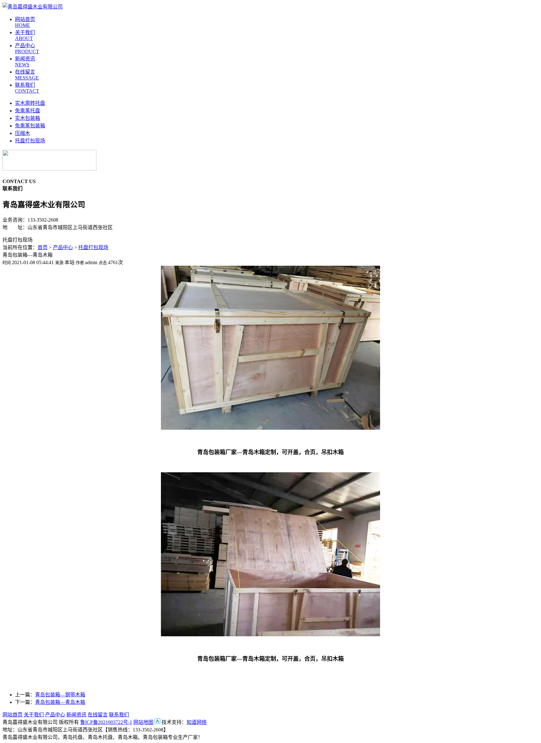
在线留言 (98, 714)
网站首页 (13, 714)
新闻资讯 (76, 714)
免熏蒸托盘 (27, 110)
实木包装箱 (27, 118)
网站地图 (143, 722)
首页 (43, 247)
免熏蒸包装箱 (30, 125)
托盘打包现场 (30, 140)
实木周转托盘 (30, 103)
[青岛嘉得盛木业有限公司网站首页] (33, 6)
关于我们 (34, 714)
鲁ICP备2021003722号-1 (106, 722)
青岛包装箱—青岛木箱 (60, 702)
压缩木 (22, 133)
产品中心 (63, 247)
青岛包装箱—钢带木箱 (60, 694)
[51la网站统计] (157, 722)
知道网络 (197, 722)
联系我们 (119, 714)
